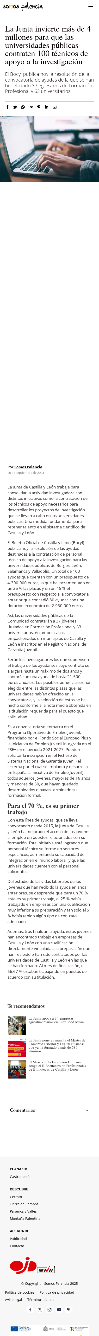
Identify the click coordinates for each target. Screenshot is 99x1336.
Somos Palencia (28, 466)
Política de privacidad (57, 1293)
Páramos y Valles (23, 1212)
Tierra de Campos (24, 1204)
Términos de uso (40, 1300)
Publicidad (18, 1239)
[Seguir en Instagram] (49, 1309)
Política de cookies (19, 1293)
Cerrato (16, 1197)
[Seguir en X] (40, 1309)
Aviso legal (13, 1300)
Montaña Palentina (25, 1219)
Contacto (17, 1246)
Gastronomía (20, 1177)
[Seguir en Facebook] (30, 1309)
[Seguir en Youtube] (59, 1309)
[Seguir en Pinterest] (69, 1309)
